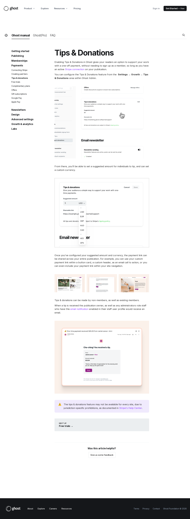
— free (175, 8)
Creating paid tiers (19, 74)
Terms (136, 508)
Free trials (15, 82)
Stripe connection (74, 69)
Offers (14, 90)
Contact (156, 508)
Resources (66, 508)
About (30, 508)
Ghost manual (21, 35)
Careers (53, 508)
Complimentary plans (20, 86)
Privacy (146, 508)
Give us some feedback (101, 455)
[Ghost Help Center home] (6, 35)
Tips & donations (19, 78)
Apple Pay (15, 102)
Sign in (156, 8)
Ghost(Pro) (40, 35)
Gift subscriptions (19, 94)
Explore (45, 8)
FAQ (52, 35)
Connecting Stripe (19, 70)
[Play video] (102, 122)
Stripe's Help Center (130, 408)
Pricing (77, 8)
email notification (79, 309)
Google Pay (16, 98)
